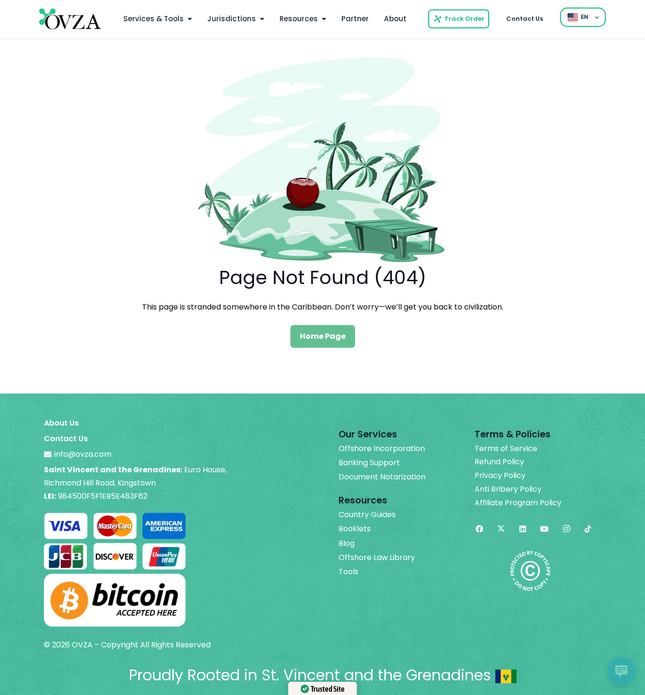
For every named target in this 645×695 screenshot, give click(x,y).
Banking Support (369, 463)
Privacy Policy (500, 475)
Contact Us (524, 18)
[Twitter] (501, 528)
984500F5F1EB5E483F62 (102, 496)
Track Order (464, 18)
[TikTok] (587, 528)
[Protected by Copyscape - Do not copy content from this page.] (530, 556)
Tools (348, 572)
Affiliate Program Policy (518, 503)
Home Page (323, 336)
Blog (347, 543)
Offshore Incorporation (382, 449)
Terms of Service (506, 449)
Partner (355, 19)
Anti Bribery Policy (508, 489)
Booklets (355, 529)
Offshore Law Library (377, 558)
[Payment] (115, 516)
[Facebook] (479, 528)
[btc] (115, 580)
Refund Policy (499, 462)
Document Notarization (382, 477)
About (395, 19)
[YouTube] (544, 528)
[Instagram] (566, 528)
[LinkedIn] (522, 528)
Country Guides (367, 515)
